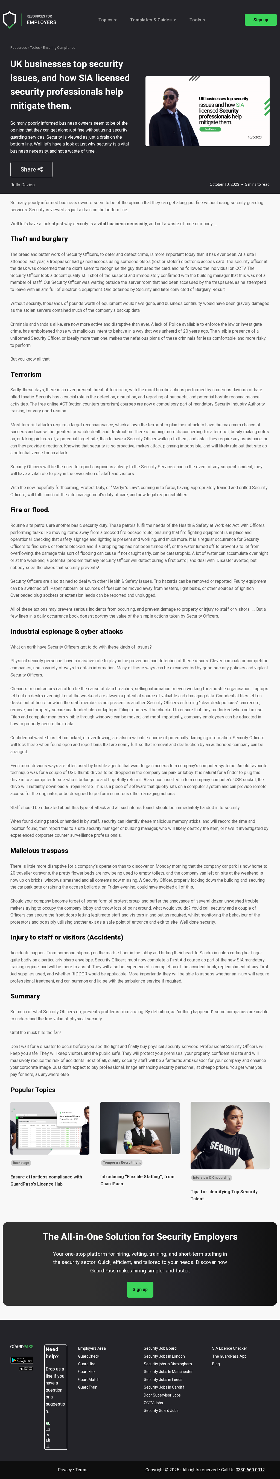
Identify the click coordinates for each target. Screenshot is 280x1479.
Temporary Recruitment (122, 1162)
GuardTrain (87, 1387)
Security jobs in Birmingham (168, 1364)
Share (29, 169)
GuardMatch (89, 1379)
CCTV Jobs (153, 1403)
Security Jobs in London (164, 1356)
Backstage (21, 1163)
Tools (195, 19)
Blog (216, 1364)
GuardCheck (88, 1356)
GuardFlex (86, 1371)
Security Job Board (160, 1348)
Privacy (65, 1469)
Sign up (260, 19)
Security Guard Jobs (161, 1410)
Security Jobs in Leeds (163, 1379)
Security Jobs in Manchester (168, 1371)
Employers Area (92, 1348)
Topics (105, 19)
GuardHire (86, 1364)
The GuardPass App (229, 1356)
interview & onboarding (211, 1178)
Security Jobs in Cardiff (164, 1387)
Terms (81, 1469)
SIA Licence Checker (229, 1348)
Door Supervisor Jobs (162, 1395)
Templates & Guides (151, 19)
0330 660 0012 (250, 1469)
